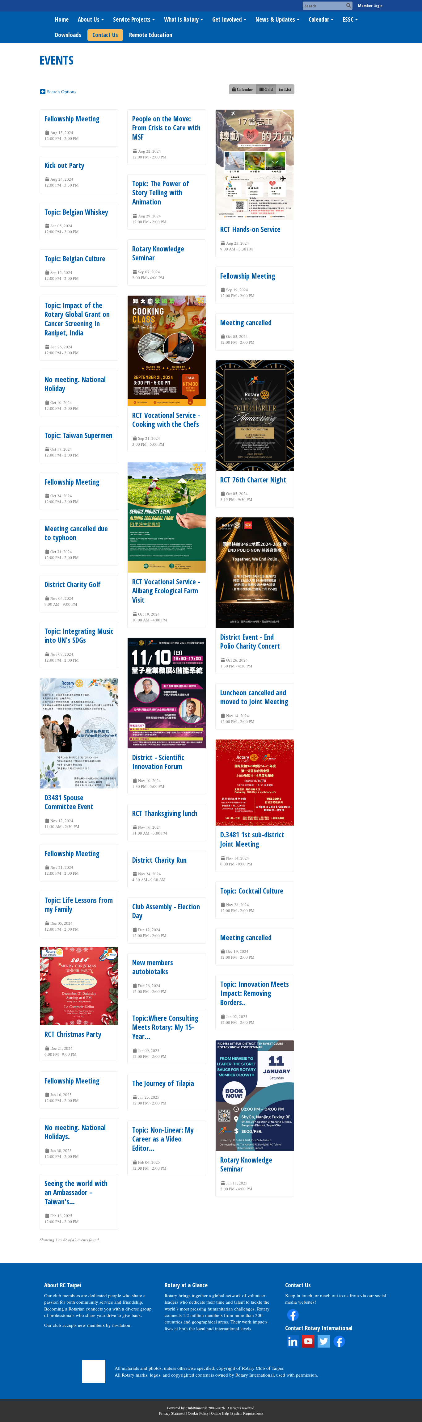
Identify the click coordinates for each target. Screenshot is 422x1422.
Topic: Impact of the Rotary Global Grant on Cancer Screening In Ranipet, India (77, 319)
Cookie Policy (198, 1413)
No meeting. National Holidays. (75, 1132)
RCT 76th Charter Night (253, 480)
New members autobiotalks (152, 967)
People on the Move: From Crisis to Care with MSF (166, 128)
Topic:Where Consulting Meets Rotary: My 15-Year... (165, 1027)
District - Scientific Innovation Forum (158, 762)
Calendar (319, 19)
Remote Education (150, 35)
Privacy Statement (172, 1413)
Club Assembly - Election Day (166, 911)
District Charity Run (159, 860)
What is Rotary (181, 19)
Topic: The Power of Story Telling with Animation (160, 193)
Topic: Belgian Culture (74, 258)
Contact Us (105, 35)
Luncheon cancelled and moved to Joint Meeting (254, 697)
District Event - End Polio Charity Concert (250, 641)
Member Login (370, 5)
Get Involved (227, 19)
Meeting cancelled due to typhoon (76, 533)
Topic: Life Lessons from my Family (78, 904)
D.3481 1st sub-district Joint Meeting (252, 839)
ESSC (348, 19)
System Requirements (247, 1413)
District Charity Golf (72, 584)
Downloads (68, 35)
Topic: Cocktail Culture (251, 891)
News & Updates (275, 19)
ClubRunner (195, 1407)
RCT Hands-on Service (250, 229)
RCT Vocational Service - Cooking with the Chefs (166, 419)
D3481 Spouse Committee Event (68, 802)
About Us (88, 19)
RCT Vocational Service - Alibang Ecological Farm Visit (166, 591)
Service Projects (131, 19)
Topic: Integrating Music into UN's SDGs (78, 635)
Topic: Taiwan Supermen (78, 435)
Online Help (220, 1413)
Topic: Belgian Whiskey (76, 212)
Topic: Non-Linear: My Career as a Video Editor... (163, 1139)
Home (62, 19)
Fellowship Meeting (71, 119)
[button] (60, 91)
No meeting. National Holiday (75, 383)
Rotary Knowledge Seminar (158, 253)
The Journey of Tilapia (163, 1083)
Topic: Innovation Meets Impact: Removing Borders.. (254, 993)
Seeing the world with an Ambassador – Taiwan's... (76, 1192)
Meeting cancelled (246, 322)
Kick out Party (64, 165)
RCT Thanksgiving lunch (164, 813)
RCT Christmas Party (72, 1034)
